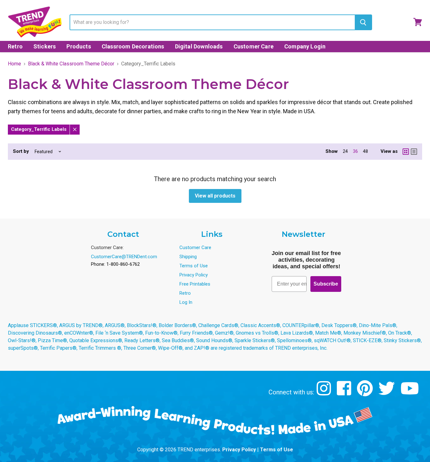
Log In (185, 302)
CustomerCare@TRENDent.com (124, 256)
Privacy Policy (193, 275)
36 (355, 151)
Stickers (44, 46)
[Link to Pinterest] (365, 393)
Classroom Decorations (133, 46)
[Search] (363, 22)
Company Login (304, 46)
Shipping (188, 256)
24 (345, 151)
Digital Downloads (199, 46)
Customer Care (254, 46)
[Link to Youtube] (410, 393)
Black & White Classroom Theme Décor (71, 64)
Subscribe (326, 284)
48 (365, 151)
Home (14, 64)
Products (78, 46)
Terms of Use (193, 266)
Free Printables (194, 284)
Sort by (21, 151)
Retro (15, 46)
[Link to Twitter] (387, 393)
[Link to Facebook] (344, 393)
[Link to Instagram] (324, 393)
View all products (215, 196)
